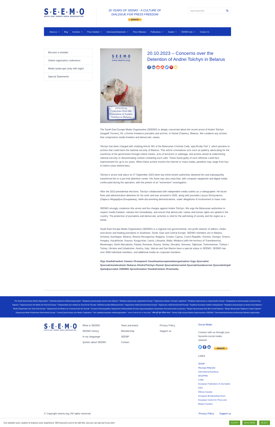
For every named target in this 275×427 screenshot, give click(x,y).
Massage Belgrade (206, 368)
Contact (125, 342)
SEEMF (125, 336)
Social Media (205, 324)
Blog (66, 32)
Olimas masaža (205, 392)
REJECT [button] (264, 423)
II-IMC (201, 380)
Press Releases (139, 32)
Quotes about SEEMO (94, 342)
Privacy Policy (167, 325)
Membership (127, 331)
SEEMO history (90, 331)
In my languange (91, 336)
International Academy (208, 372)
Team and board (129, 325)
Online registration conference (64, 60)
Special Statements (58, 76)
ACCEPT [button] (234, 423)
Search (227, 10)
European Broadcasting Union (211, 396)
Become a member (58, 52)
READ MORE (249, 423)
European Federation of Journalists (214, 384)
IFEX (200, 388)
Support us (165, 331)
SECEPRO (203, 376)
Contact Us (204, 32)
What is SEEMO (91, 325)
